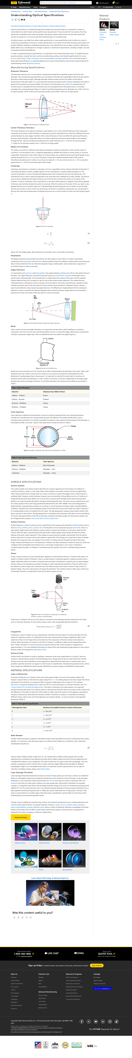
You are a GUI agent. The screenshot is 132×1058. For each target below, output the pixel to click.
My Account (103, 3)
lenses (84, 56)
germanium (15, 685)
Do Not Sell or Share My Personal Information (48, 1028)
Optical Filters (42, 998)
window (25, 528)
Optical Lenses (20, 843)
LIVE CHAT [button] (53, 953)
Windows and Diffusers (71, 843)
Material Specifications (57, 26)
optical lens (69, 84)
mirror (32, 157)
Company (43, 7)
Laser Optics (41, 1001)
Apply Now (102, 988)
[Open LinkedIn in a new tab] (103, 1022)
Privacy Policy (15, 1026)
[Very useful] (31, 917)
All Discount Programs (72, 977)
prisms (42, 58)
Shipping (40, 977)
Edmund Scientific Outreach (73, 996)
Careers (13, 990)
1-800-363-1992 (109, 7)
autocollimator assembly (62, 275)
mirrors (13, 58)
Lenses (57, 805)
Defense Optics (42, 1007)
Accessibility (44, 1026)
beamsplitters (50, 58)
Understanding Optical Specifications (59, 11)
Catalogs (97, 977)
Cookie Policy (24, 1026)
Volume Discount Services (73, 983)
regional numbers (26, 956)
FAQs (39, 983)
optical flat (76, 528)
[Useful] (27, 917)
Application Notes (27, 11)
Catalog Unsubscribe (99, 983)
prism (30, 528)
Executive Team (15, 980)
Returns (40, 980)
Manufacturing (24, 7)
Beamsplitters (67, 870)
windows (23, 58)
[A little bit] (18, 917)
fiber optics (69, 58)
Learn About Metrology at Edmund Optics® (50, 878)
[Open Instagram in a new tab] (110, 1022)
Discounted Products (71, 993)
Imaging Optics (42, 1004)
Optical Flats (41, 650)
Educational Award (71, 990)
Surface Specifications (40, 26)
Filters (29, 58)
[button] (109, 7)
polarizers (35, 58)
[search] (66, 2)
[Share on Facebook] (15, 20)
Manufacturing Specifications (21, 26)
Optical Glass (45, 769)
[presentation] (49, 234)
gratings (58, 58)
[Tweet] (12, 20)
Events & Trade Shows (17, 983)
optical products (34, 63)
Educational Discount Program (74, 986)
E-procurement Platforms (73, 999)
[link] (116, 1)
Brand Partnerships (16, 1005)
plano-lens (39, 528)
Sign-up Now (96, 965)
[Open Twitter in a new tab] (88, 1022)
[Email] (22, 20)
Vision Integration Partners (73, 980)
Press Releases (15, 993)
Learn (36, 7)
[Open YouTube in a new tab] (95, 1022)
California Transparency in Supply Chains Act (24, 1029)
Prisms (41, 870)
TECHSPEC (14, 1002)
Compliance (14, 999)
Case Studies (14, 996)
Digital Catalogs (98, 980)
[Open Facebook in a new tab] (81, 1022)
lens (55, 131)
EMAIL (80, 952)
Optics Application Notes (40, 11)
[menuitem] (16, 7)
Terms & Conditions (34, 1026)
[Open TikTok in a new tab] (116, 1022)
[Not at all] (14, 917)
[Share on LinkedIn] (19, 20)
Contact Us (118, 7)
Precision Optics (42, 995)
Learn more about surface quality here (44, 518)
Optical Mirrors (44, 843)
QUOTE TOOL (105, 953)
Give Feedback (42, 986)
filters (75, 805)
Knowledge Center (16, 11)
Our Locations (15, 986)
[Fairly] (22, 917)
